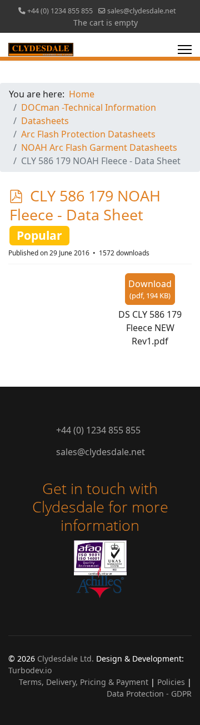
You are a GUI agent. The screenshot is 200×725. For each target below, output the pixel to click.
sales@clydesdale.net (141, 11)
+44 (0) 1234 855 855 (60, 11)
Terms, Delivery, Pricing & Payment (83, 682)
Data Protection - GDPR (149, 693)
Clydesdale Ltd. (65, 658)
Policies (171, 682)
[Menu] (185, 49)
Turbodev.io (30, 670)
